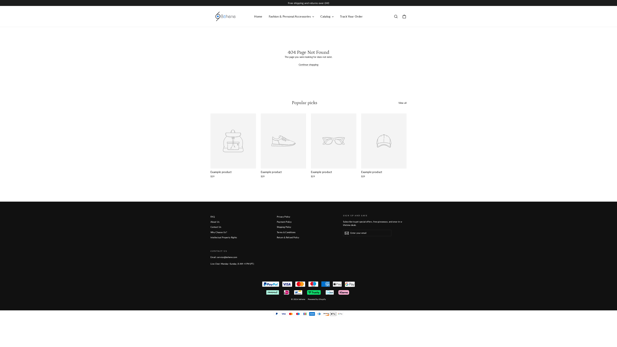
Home (258, 16)
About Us (215, 222)
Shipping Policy (284, 227)
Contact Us (215, 227)
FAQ (212, 216)
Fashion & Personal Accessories (290, 16)
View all (402, 103)
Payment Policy (284, 222)
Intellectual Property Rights (223, 237)
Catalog (325, 16)
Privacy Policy (283, 216)
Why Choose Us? (218, 232)
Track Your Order (351, 16)
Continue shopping (308, 64)
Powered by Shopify (317, 299)
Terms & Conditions (286, 232)
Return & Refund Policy (288, 237)
